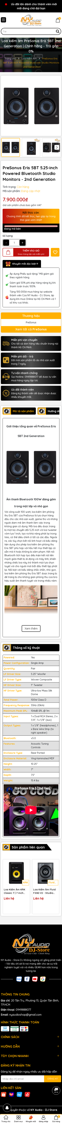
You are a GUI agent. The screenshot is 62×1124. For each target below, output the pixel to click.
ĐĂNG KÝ (53, 1078)
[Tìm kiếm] (57, 31)
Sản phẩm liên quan (28, 847)
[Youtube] (35, 978)
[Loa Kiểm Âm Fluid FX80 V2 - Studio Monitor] (45, 872)
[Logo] (31, 20)
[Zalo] (19, 978)
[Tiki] (19, 1094)
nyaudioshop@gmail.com (25, 1014)
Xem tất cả (31, 329)
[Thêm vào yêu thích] (55, 252)
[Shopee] (3, 1094)
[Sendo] (27, 1094)
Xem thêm (31, 628)
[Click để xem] (31, 106)
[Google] (43, 978)
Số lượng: (8, 235)
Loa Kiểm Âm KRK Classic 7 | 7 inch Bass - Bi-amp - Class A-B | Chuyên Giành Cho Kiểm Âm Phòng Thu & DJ (16, 891)
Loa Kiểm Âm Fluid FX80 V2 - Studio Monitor (44, 891)
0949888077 (23, 1009)
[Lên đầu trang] (55, 1103)
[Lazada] (11, 1094)
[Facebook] (27, 978)
